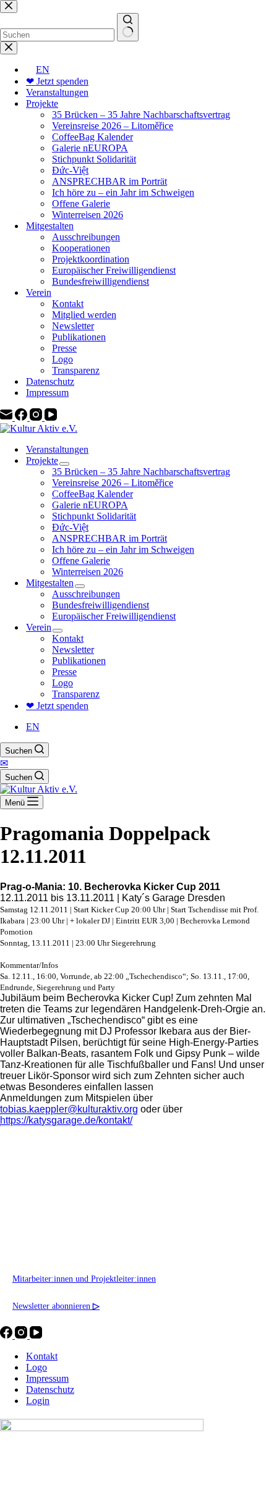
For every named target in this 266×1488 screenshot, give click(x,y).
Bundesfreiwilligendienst (100, 605)
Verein (38, 627)
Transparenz (76, 694)
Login (37, 1400)
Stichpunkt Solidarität (94, 516)
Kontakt (68, 638)
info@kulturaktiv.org (49, 1224)
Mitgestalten (50, 583)
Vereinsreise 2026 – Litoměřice (112, 482)
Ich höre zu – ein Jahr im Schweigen (123, 549)
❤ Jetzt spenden (57, 705)
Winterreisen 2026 (87, 571)
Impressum (47, 1378)
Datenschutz (50, 1389)
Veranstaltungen (57, 449)
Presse (64, 671)
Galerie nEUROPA (90, 505)
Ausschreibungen (86, 594)
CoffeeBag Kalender (92, 494)
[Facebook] (7, 1335)
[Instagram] (22, 1335)
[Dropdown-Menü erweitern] (64, 464)
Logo (62, 683)
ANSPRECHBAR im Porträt (109, 538)
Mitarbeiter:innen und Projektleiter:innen (84, 1279)
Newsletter (73, 649)
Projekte (42, 460)
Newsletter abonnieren (56, 1306)
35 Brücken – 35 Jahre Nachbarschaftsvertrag (141, 471)
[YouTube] (36, 1335)
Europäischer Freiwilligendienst (114, 616)
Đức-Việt (70, 527)
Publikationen (79, 660)
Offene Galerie (81, 560)
